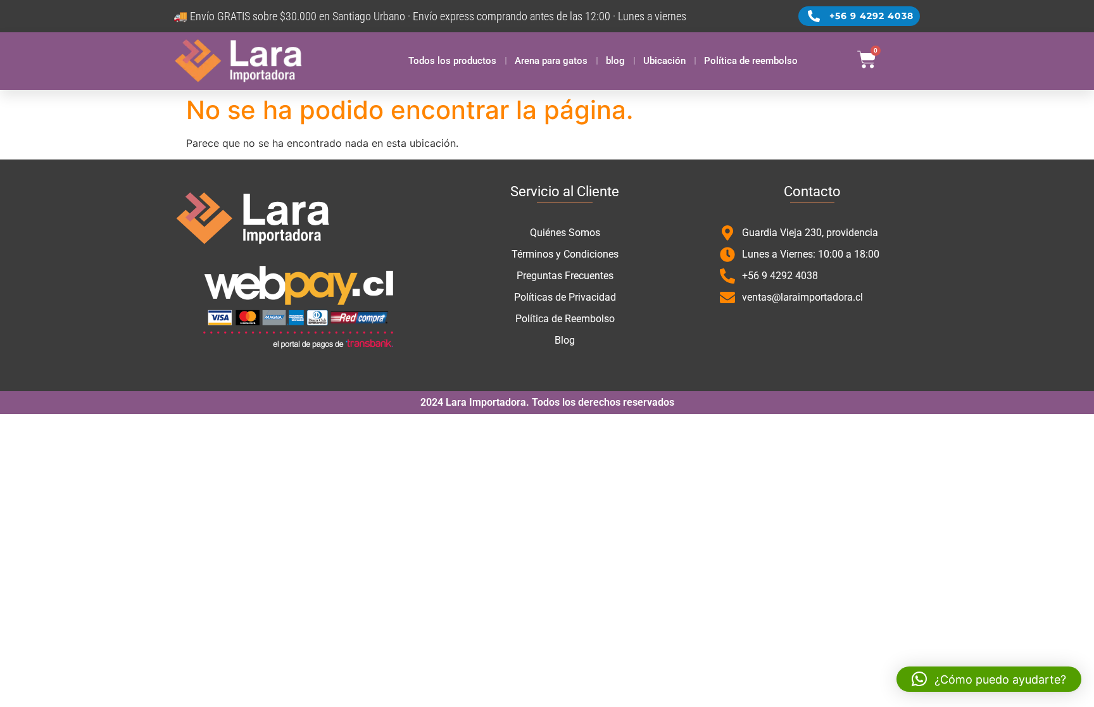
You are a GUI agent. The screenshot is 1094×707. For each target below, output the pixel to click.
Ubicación (664, 60)
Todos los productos (452, 60)
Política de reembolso (751, 60)
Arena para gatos (551, 60)
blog (615, 60)
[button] (988, 679)
